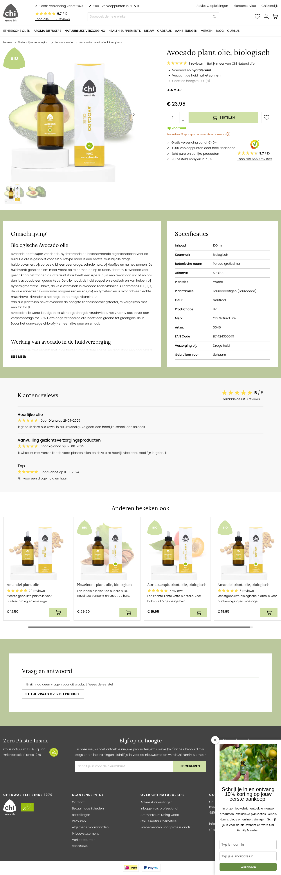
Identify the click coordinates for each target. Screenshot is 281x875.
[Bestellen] (58, 612)
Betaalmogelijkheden (88, 808)
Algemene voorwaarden (90, 827)
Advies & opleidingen (212, 6)
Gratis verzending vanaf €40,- (62, 6)
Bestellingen (81, 815)
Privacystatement (85, 834)
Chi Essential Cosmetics (158, 821)
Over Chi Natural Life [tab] (162, 795)
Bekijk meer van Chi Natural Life (231, 64)
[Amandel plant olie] (37, 550)
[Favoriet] (266, 117)
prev (4, 572)
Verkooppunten (83, 840)
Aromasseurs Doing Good (159, 815)
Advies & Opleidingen (156, 802)
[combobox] (153, 16)
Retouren (79, 821)
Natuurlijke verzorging (33, 42)
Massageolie (64, 42)
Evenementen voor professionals (165, 827)
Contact (78, 802)
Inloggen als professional (159, 808)
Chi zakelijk (269, 6)
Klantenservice (245, 6)
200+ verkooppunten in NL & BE (116, 6)
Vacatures (80, 846)
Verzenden (248, 867)
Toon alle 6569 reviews (52, 19)
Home (7, 42)
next (276, 572)
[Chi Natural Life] (10, 12)
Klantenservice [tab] (88, 795)
